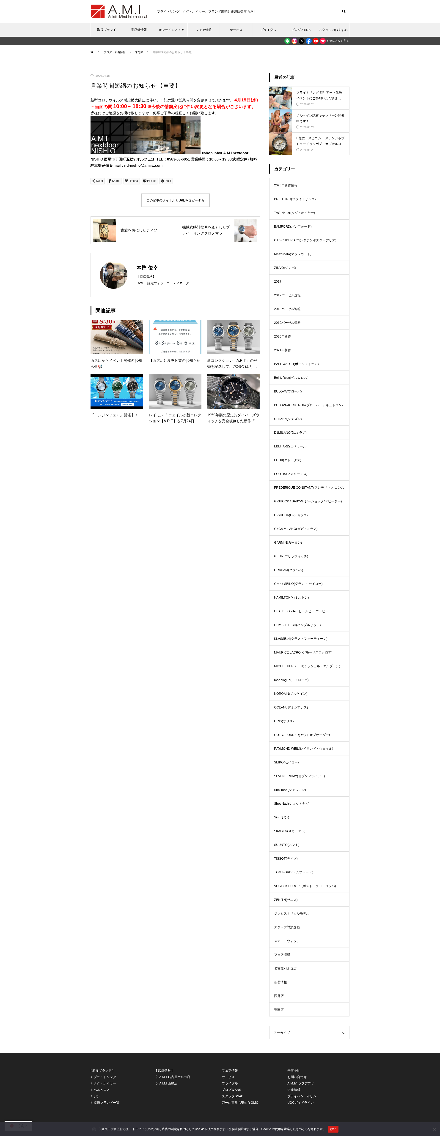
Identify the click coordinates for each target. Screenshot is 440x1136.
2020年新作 (282, 336)
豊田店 (279, 1009)
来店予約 (293, 1070)
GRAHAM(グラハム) (288, 570)
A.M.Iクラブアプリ (300, 1083)
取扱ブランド (106, 30)
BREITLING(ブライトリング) (295, 199)
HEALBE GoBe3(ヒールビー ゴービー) (302, 611)
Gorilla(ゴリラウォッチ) (291, 556)
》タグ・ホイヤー (103, 1083)
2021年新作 (282, 350)
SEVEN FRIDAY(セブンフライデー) (299, 776)
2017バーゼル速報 (287, 295)
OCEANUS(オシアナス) (291, 707)
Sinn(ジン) (281, 817)
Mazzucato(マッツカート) (292, 254)
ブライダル (268, 30)
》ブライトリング (103, 1077)
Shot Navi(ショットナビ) (292, 803)
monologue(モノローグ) (291, 680)
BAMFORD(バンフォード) (293, 226)
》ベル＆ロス (100, 1090)
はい (333, 1129)
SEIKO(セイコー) (286, 762)
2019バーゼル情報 (287, 322)
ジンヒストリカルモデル (291, 913)
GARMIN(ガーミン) (288, 542)
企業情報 (293, 1090)
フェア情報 (204, 30)
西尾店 (279, 996)
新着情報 (280, 982)
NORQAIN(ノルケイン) (290, 693)
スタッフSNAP (232, 1096)
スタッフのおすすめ (333, 30)
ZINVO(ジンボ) (285, 268)
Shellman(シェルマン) (290, 790)
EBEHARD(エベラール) (291, 446)
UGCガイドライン (300, 1102)
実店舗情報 (139, 30)
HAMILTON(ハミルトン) (291, 597)
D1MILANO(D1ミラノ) (290, 432)
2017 (277, 281)
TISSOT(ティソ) (286, 858)
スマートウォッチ (287, 941)
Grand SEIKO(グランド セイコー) (298, 584)
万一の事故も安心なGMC (240, 1102)
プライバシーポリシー (303, 1096)
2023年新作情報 (285, 185)
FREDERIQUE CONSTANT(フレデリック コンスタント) (309, 490)
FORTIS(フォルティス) (291, 474)
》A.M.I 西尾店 (166, 1083)
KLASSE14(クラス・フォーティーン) (300, 638)
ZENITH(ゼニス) (286, 900)
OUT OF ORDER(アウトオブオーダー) (302, 735)
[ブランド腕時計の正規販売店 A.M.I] (119, 11)
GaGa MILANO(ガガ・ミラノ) (296, 529)
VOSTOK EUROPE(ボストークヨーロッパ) (305, 886)
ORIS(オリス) (284, 721)
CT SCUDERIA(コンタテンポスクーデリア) (305, 240)
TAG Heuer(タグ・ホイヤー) (294, 213)
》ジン (95, 1096)
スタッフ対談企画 (287, 927)
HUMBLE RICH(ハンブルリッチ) (297, 625)
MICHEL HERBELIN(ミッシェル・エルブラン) (307, 666)
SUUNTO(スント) (287, 845)
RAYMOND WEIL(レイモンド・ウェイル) (303, 748)
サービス (236, 30)
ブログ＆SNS (301, 30)
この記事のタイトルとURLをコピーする (175, 200)
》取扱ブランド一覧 (105, 1102)
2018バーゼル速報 (287, 309)
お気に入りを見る (337, 40)
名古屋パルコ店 (285, 968)
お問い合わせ (297, 1077)
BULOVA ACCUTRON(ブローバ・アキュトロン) (308, 405)
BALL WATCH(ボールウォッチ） (297, 364)
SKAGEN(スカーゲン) (289, 831)
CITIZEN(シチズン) (288, 419)
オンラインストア (171, 30)
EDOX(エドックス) (287, 460)
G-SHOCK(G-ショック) (291, 515)
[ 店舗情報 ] (164, 1070)
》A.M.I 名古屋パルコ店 (173, 1077)
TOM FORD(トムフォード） (294, 872)
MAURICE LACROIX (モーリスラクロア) (303, 652)
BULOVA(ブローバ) (288, 391)
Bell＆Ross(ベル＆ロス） (292, 377)
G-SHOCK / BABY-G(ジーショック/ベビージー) (308, 501)
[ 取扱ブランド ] (102, 1070)
